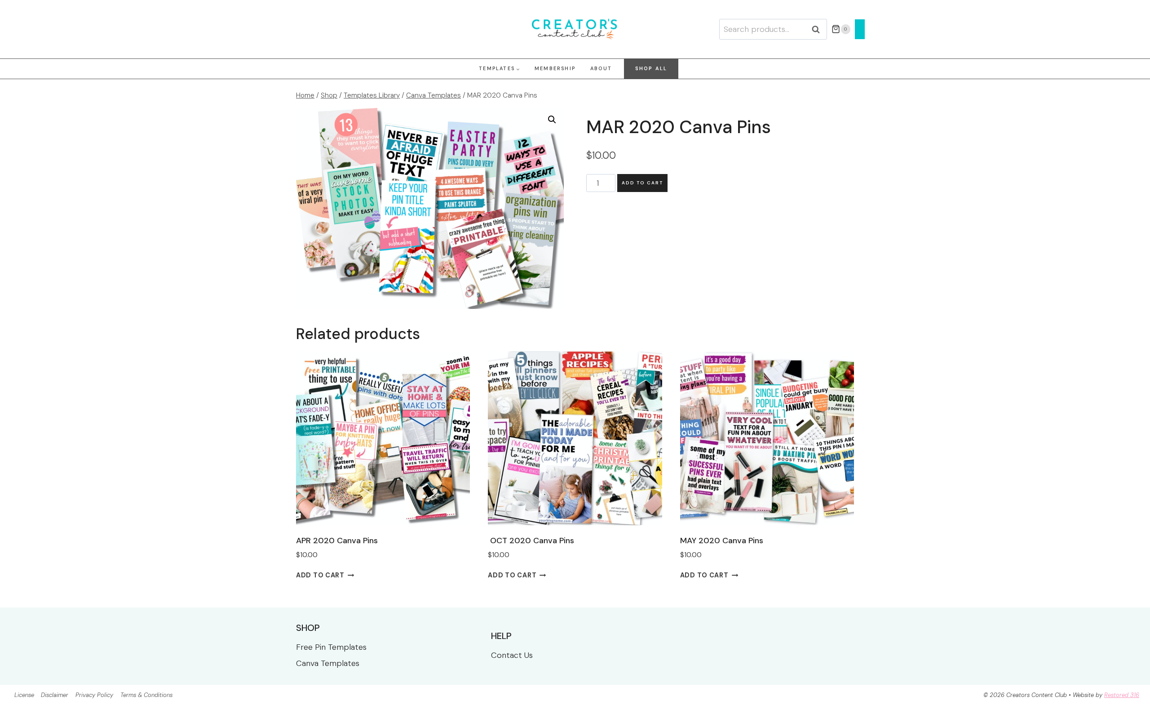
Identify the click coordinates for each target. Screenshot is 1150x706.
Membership (555, 68)
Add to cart (642, 183)
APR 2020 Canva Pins (337, 540)
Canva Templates (327, 663)
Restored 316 (1121, 695)
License (24, 695)
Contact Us (512, 655)
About (601, 68)
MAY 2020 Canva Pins (721, 540)
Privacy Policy (94, 695)
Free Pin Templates (331, 647)
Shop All (651, 68)
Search (818, 29)
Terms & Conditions (146, 695)
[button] (552, 120)
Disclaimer (54, 695)
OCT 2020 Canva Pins (531, 540)
